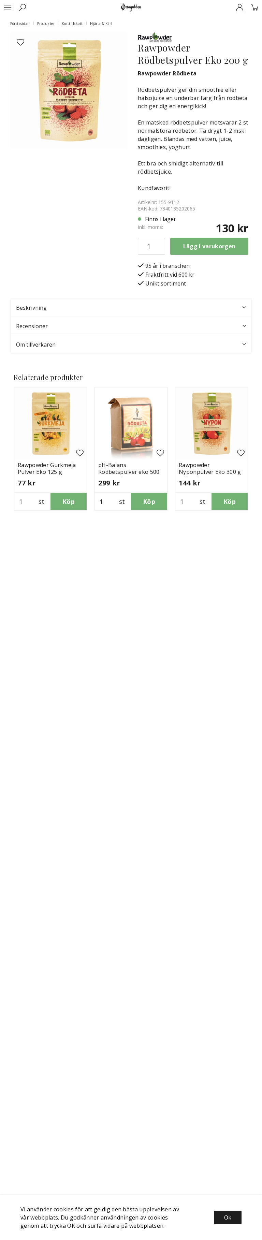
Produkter (46, 23)
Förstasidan (20, 23)
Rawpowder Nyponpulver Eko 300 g (210, 468)
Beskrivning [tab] (31, 307)
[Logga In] (239, 7)
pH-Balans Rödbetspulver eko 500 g (129, 471)
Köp (68, 501)
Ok (227, 1217)
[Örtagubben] (131, 7)
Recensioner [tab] (32, 326)
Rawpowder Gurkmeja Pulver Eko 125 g (47, 468)
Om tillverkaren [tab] (36, 344)
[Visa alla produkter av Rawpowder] (155, 36)
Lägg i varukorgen (209, 246)
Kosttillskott (72, 23)
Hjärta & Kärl (101, 23)
